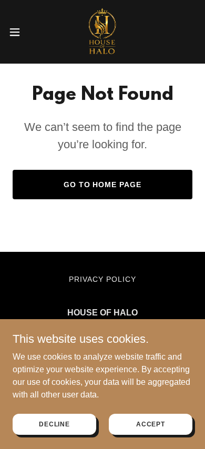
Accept (150, 423)
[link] (102, 31)
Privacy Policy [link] (102, 279)
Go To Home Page (103, 184)
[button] (19, 32)
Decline (54, 423)
